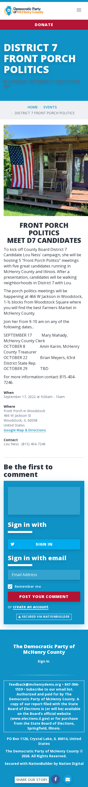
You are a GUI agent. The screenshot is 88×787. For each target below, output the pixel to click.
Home (33, 107)
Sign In (44, 544)
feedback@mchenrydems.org (35, 684)
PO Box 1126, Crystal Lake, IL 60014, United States (44, 741)
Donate (44, 24)
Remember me (27, 586)
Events (50, 107)
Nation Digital (71, 763)
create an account (30, 606)
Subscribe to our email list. (49, 689)
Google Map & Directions (25, 430)
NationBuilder (41, 763)
